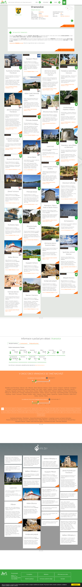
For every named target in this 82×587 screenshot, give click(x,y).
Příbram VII (8, 392)
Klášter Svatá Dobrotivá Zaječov (34, 421)
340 (61, 13)
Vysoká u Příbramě (63, 394)
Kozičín (33, 389)
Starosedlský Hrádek (62, 392)
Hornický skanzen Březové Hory (66, 420)
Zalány (36, 396)
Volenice (39, 394)
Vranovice (37, 7)
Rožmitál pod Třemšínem (32, 392)
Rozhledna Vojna (33, 420)
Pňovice (36, 391)
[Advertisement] (41, 327)
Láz (37, 389)
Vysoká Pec (54, 394)
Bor (27, 388)
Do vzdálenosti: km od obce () (35, 399)
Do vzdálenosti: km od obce (36, 378)
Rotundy (45, 201)
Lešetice (50, 389)
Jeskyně (44, 276)
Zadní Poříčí (73, 394)
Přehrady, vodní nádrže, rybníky (29, 116)
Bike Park (63, 273)
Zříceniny (26, 222)
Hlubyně (60, 388)
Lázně (45, 142)
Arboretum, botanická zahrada (66, 178)
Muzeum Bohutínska (12, 420)
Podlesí (41, 391)
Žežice (46, 396)
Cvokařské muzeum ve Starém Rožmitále (60, 418)
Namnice (67, 389)
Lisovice (55, 389)
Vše (2, 408)
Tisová (13, 394)
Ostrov (31, 391)
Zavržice (41, 396)
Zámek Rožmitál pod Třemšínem (39, 418)
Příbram (40, 14)
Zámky (7, 105)
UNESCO (26, 408)
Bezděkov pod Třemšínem (12, 388)
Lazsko (45, 389)
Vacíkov (30, 394)
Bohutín (22, 388)
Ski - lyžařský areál (64, 217)
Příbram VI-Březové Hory (69, 391)
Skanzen (7, 287)
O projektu (29, 574)
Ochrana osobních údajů (46, 578)
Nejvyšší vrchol (49, 412)
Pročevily (22, 392)
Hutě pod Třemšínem (18, 389)
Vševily (48, 394)
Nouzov (19, 391)
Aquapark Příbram (20, 421)
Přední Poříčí (47, 391)
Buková (45, 388)
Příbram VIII (15, 392)
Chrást (50, 388)
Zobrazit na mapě (11, 87)
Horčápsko (73, 388)
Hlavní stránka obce (70, 26)
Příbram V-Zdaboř (57, 391)
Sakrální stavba (8, 253)
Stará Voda (53, 392)
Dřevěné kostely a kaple (65, 103)
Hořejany (9, 389)
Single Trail (62, 412)
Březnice (31, 388)
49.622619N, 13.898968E (43, 16)
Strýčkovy (8, 394)
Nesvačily (14, 391)
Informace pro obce (63, 574)
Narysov (72, 389)
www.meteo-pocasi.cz (40, 365)
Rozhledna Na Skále (49, 421)
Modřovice (61, 389)
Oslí (27, 391)
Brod (35, 388)
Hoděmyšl (66, 388)
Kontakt (63, 578)
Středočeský (41, 11)
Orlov (23, 391)
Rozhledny (7, 66)
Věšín (34, 394)
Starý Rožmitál (73, 392)
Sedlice (42, 392)
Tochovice (19, 394)
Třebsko (25, 394)
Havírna (55, 388)
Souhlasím (75, 584)
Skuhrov (47, 392)
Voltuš (44, 394)
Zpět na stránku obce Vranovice (67, 50)
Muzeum (7, 134)
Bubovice (40, 388)
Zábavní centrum (45, 162)
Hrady (26, 153)
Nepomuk (8, 391)
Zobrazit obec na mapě (16, 43)
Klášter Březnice (43, 420)
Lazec (40, 389)
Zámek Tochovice (23, 420)
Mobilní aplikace (29, 578)
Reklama (46, 574)
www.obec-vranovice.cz (65, 16)
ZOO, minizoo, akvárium (46, 66)
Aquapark (26, 54)
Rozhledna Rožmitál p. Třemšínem (19, 418)
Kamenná (27, 389)
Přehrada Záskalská (61, 421)
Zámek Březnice (53, 420)
